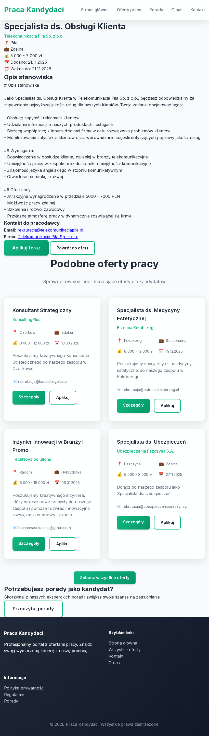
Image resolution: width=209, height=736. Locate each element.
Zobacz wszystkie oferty (104, 577)
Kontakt (197, 9)
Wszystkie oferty (125, 649)
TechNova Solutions (31, 459)
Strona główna (95, 9)
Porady (156, 9)
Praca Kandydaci (34, 9)
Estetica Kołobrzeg (135, 327)
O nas (176, 9)
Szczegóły (29, 396)
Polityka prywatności (24, 688)
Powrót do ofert (72, 247)
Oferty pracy (129, 9)
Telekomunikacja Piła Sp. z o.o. (33, 36)
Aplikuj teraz (26, 247)
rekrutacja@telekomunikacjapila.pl (50, 230)
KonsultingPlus (26, 319)
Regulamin (14, 694)
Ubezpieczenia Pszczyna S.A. (145, 451)
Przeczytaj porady (33, 608)
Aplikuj (63, 397)
